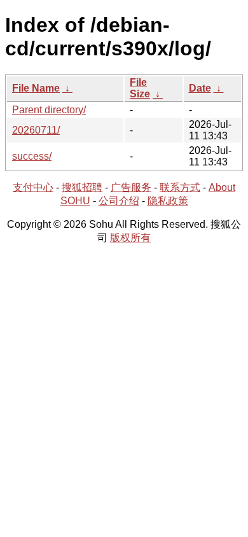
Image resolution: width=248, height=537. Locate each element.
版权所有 (130, 237)
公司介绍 (119, 200)
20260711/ (36, 130)
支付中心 (33, 187)
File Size (140, 88)
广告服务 (131, 187)
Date (200, 88)
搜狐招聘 (82, 187)
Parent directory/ (49, 109)
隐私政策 (168, 200)
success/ (32, 156)
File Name (36, 88)
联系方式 (180, 187)
